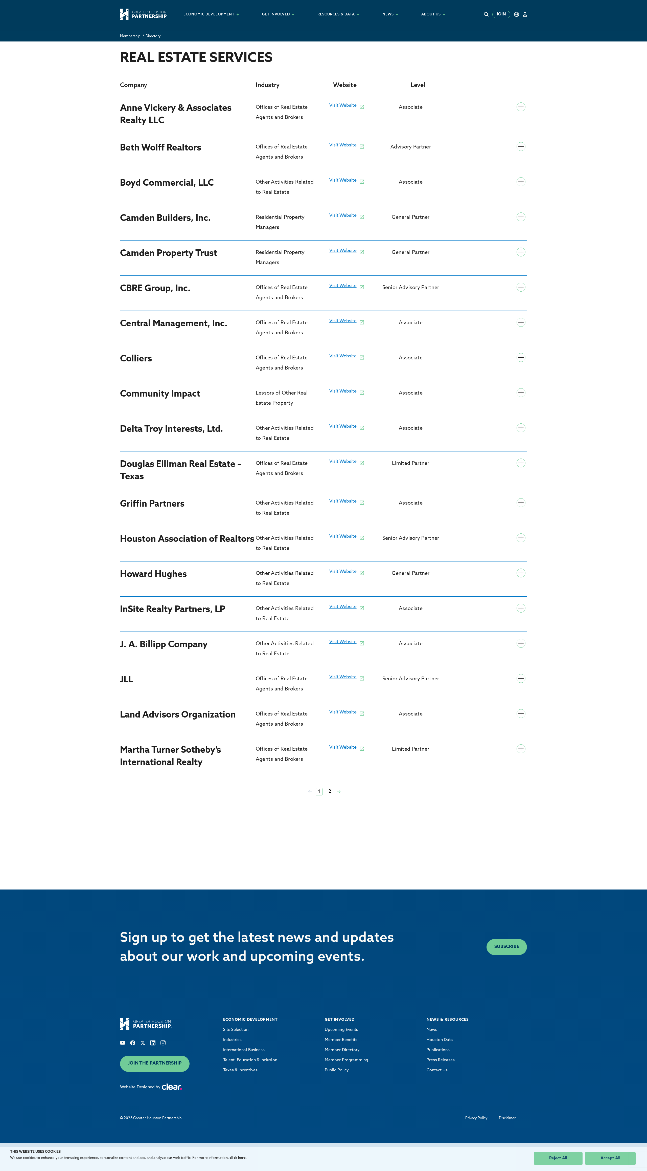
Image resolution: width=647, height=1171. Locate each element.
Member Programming (346, 1060)
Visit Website (343, 105)
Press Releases (441, 1060)
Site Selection (236, 1030)
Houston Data (440, 1040)
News (432, 1030)
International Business (244, 1050)
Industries (232, 1040)
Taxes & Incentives (240, 1070)
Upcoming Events (341, 1030)
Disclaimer (507, 1118)
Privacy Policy (476, 1118)
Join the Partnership (155, 1063)
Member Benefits (341, 1040)
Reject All (558, 1158)
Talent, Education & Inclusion (250, 1060)
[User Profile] (525, 14)
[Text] (122, 1043)
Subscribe (506, 947)
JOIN (501, 14)
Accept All (610, 1158)
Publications (438, 1050)
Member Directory (342, 1050)
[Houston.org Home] (143, 14)
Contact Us (437, 1070)
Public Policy (337, 1070)
